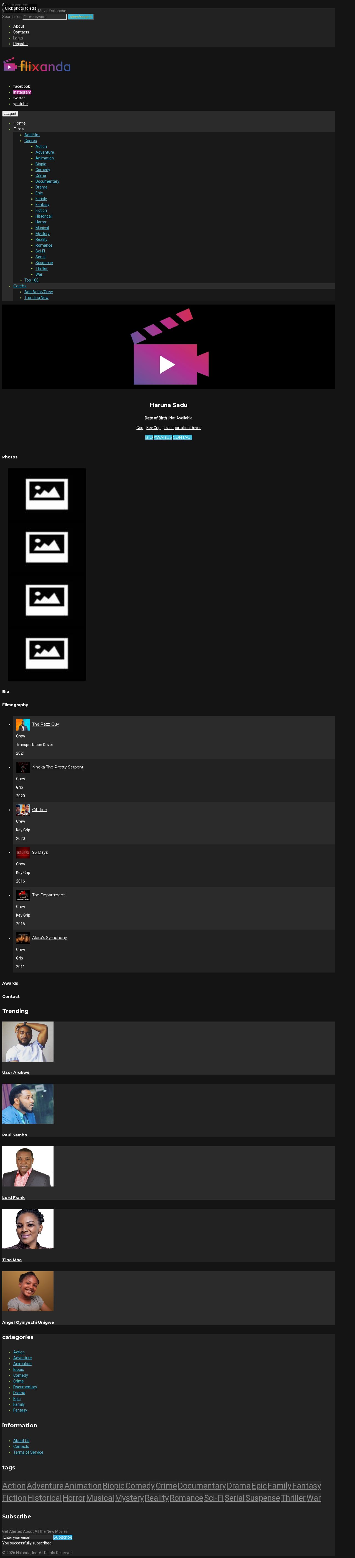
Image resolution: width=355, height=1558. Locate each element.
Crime (41, 175)
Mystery (43, 233)
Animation (45, 158)
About (18, 26)
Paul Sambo (14, 1135)
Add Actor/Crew (38, 292)
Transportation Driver (182, 427)
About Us (21, 1440)
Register (20, 44)
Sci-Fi (40, 251)
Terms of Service (28, 1452)
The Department (48, 895)
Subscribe (63, 1537)
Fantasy (42, 204)
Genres (30, 140)
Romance (44, 245)
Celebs (19, 285)
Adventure (45, 152)
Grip (139, 427)
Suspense (44, 262)
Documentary (47, 181)
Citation (39, 809)
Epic (39, 193)
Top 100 (31, 280)
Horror (41, 222)
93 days (40, 852)
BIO (149, 437)
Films (18, 129)
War (39, 274)
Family (41, 199)
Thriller (42, 268)
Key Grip (153, 427)
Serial (40, 257)
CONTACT (182, 437)
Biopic (41, 164)
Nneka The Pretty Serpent (57, 767)
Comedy (43, 169)
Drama (41, 187)
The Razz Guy (45, 724)
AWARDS (163, 437)
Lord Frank (13, 1197)
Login (18, 38)
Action (41, 146)
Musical (42, 228)
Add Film (32, 135)
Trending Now (36, 297)
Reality (41, 239)
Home (19, 123)
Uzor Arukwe (16, 1072)
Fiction (41, 210)
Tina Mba (12, 1259)
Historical (44, 216)
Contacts (21, 32)
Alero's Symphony (49, 937)
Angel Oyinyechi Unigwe (28, 1322)
